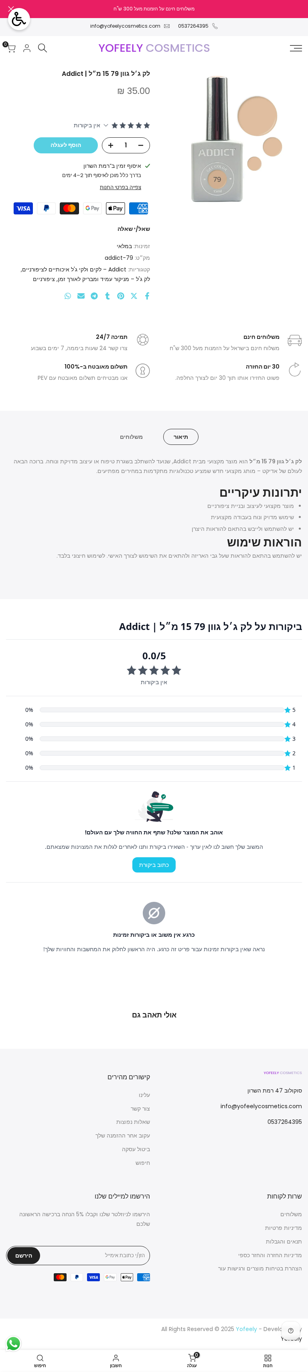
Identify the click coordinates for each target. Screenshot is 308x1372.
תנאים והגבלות (284, 1241)
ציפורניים (44, 279)
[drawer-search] (42, 48)
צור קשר (140, 1109)
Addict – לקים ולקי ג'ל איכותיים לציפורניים (74, 269)
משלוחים (131, 437)
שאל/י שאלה (134, 229)
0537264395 (193, 25)
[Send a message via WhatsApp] (13, 1343)
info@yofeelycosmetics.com (125, 25)
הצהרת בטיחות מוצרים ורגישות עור (260, 1268)
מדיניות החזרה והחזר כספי (270, 1255)
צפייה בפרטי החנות (120, 187)
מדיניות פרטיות (283, 1228)
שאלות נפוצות (133, 1122)
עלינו (144, 1095)
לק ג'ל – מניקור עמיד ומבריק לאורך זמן (104, 279)
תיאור (181, 437)
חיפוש (143, 1163)
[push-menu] (296, 48)
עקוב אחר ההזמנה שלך (122, 1135)
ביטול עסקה (136, 1149)
